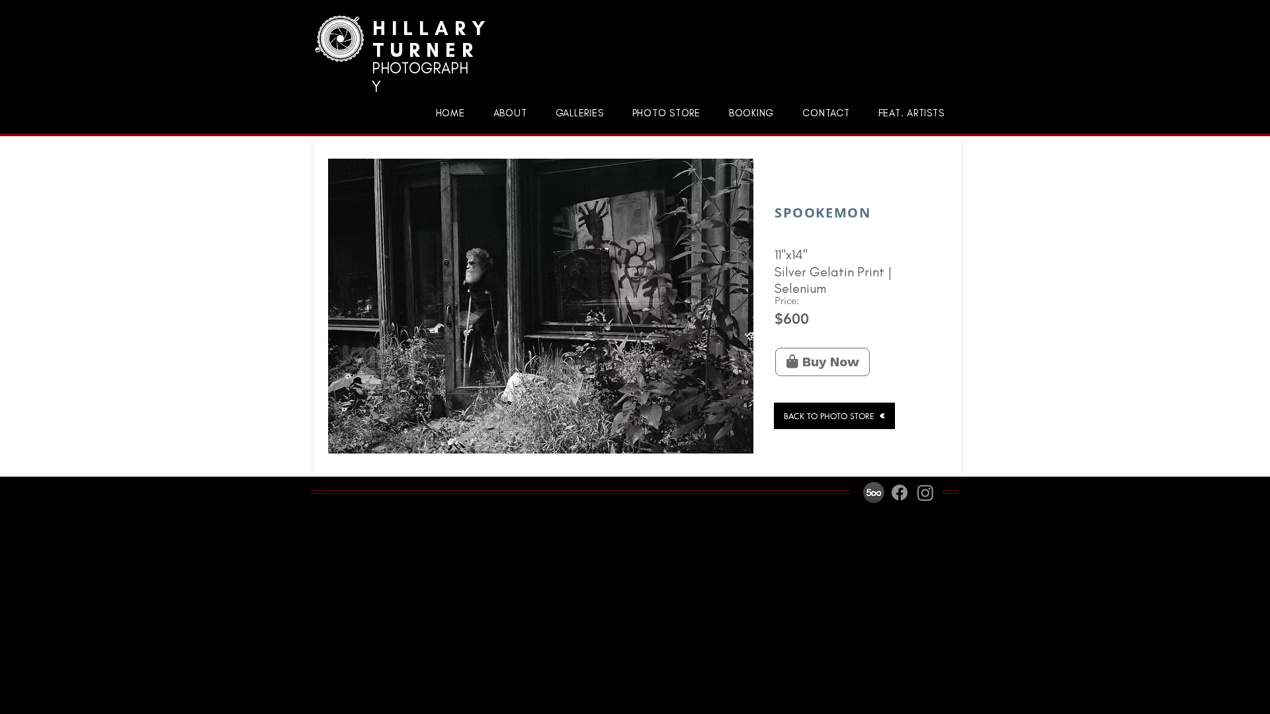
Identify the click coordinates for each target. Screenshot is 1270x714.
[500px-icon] (873, 492)
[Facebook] (899, 492)
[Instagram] (925, 492)
